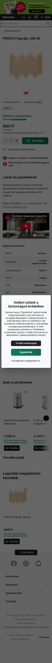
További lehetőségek (26, 343)
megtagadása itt (32, 361)
